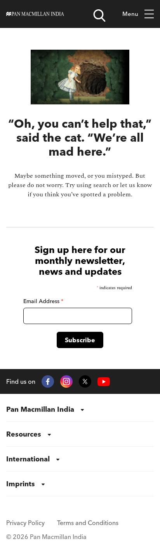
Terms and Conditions (87, 523)
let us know (136, 185)
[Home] (35, 14)
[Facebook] (48, 381)
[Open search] (99, 15)
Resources (23, 434)
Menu (130, 13)
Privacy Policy (25, 523)
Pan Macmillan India (40, 409)
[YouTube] (103, 381)
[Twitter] (85, 381)
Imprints (20, 483)
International (28, 458)
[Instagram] (66, 381)
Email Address (43, 301)
